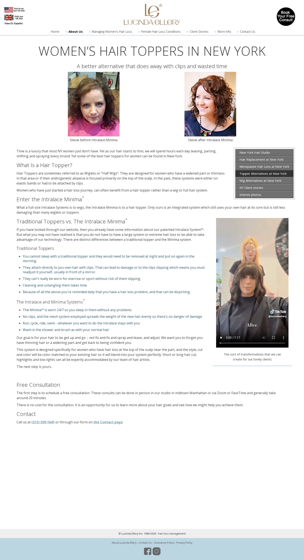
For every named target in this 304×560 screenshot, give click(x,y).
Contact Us (145, 542)
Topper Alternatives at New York (263, 173)
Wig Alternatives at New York (260, 180)
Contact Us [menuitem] (247, 31)
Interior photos (250, 195)
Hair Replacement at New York (261, 159)
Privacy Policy (184, 542)
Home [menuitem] (55, 31)
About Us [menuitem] (75, 31)
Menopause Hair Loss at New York (264, 166)
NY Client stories (251, 187)
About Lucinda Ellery (124, 542)
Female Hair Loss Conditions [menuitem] (161, 31)
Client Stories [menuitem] (199, 31)
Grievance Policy (164, 542)
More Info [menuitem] (224, 31)
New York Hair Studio (254, 152)
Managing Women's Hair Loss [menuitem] (112, 31)
